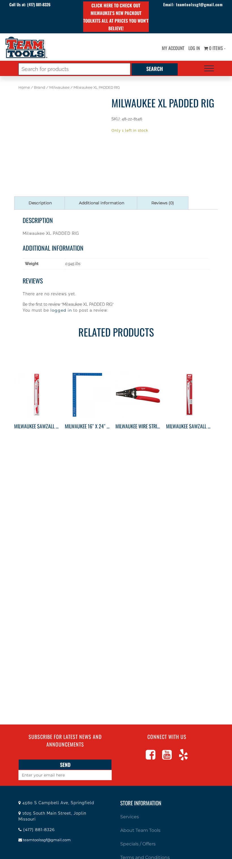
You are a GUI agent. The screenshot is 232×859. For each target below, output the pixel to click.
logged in (61, 310)
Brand (39, 87)
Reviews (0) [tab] (162, 202)
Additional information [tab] (101, 202)
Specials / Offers (138, 844)
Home (24, 87)
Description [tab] (40, 202)
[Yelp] (183, 757)
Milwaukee (59, 87)
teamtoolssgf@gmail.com (199, 4)
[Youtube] (167, 757)
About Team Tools (140, 830)
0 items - (216, 48)
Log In (194, 48)
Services (129, 816)
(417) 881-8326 (38, 4)
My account (173, 48)
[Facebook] (150, 757)
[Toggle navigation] (209, 68)
